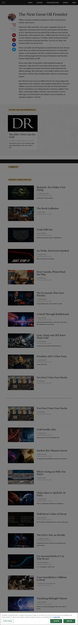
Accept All (56, 621)
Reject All (69, 621)
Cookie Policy (56, 617)
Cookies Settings (7, 621)
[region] (39, 619)
